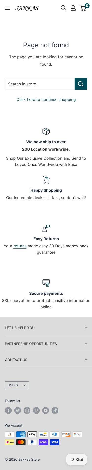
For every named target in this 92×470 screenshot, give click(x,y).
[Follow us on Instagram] (27, 410)
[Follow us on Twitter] (17, 410)
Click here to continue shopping (46, 99)
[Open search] (63, 8)
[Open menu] (7, 8)
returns (19, 245)
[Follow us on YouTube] (45, 410)
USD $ (13, 385)
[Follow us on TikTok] (55, 410)
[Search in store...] (81, 84)
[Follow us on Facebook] (8, 410)
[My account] (73, 8)
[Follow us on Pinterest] (36, 410)
